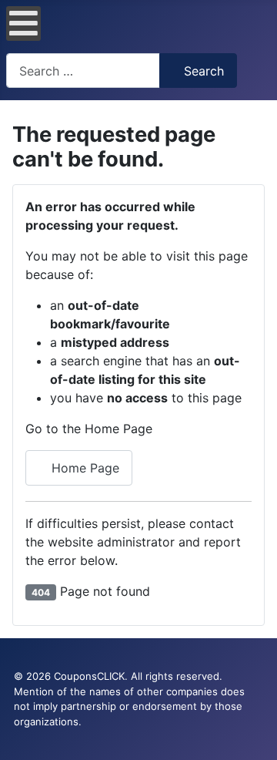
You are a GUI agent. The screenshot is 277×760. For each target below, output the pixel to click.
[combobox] (83, 70)
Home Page (83, 468)
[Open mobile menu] (23, 23)
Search (204, 71)
